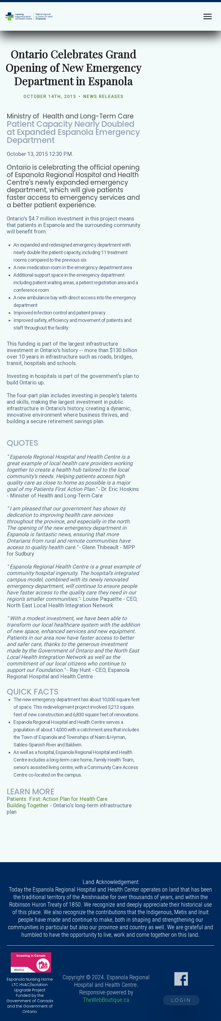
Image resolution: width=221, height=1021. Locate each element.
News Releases (103, 96)
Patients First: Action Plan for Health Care (57, 799)
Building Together (28, 805)
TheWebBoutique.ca (106, 1000)
